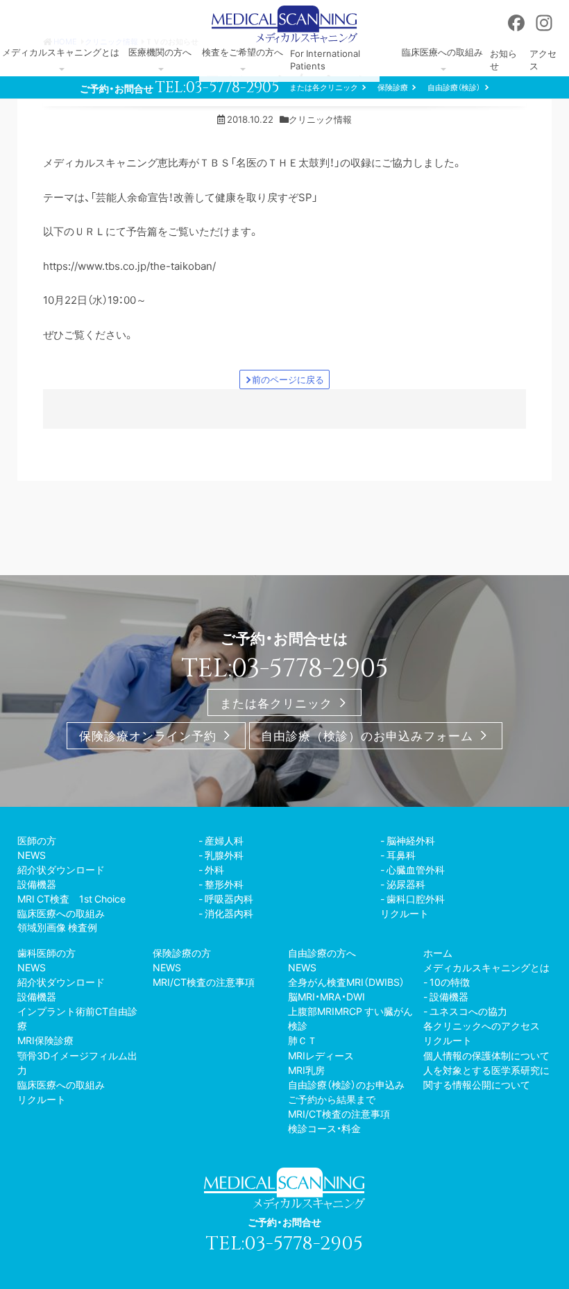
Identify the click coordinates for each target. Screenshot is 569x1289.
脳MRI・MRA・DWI (326, 996)
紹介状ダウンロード (61, 869)
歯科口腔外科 (416, 898)
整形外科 (224, 884)
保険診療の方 (182, 952)
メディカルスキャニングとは (60, 51)
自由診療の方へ (322, 952)
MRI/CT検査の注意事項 (204, 982)
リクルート (404, 913)
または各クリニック (323, 87)
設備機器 (36, 884)
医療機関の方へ (160, 51)
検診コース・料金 (324, 1128)
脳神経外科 (411, 840)
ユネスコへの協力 (468, 1011)
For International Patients (325, 59)
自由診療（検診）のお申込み (346, 1084)
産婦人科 (224, 840)
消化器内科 (229, 913)
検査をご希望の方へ (242, 51)
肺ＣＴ (302, 1040)
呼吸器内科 (229, 898)
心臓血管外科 (416, 869)
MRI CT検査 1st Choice (71, 898)
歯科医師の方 (46, 952)
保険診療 (392, 87)
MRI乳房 (306, 1070)
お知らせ (503, 59)
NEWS (31, 855)
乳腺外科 (224, 855)
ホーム (437, 952)
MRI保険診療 (45, 1040)
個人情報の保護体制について (486, 1055)
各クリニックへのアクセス (481, 1025)
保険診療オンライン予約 (147, 736)
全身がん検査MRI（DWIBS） (346, 982)
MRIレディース (321, 1055)
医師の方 (36, 840)
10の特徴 (450, 982)
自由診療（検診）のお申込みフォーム (367, 736)
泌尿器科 (406, 884)
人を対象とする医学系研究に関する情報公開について (486, 1077)
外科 (214, 869)
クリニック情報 (320, 119)
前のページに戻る (288, 379)
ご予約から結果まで (331, 1099)
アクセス (543, 59)
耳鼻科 (401, 855)
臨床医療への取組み (442, 51)
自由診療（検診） (453, 87)
